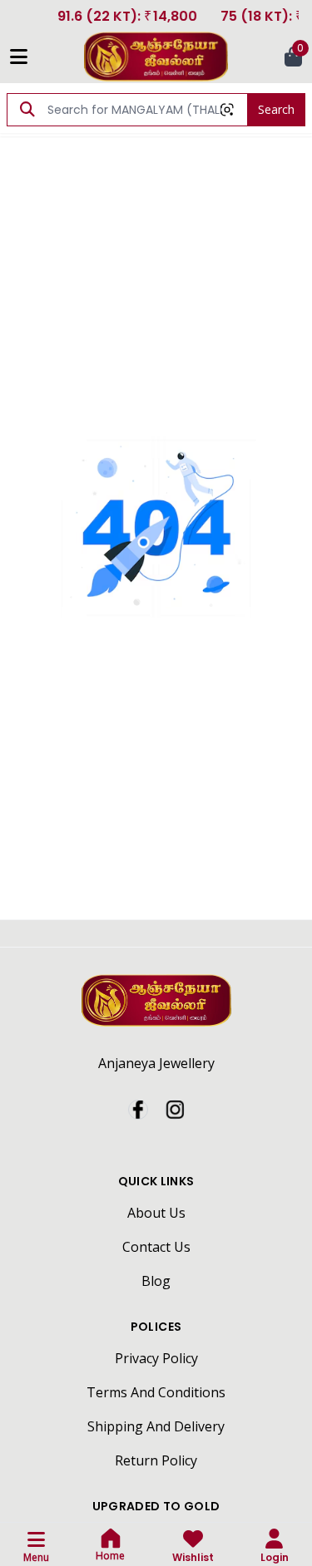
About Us (156, 1213)
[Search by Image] (227, 109)
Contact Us (156, 1247)
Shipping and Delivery (156, 1426)
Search (276, 109)
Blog (156, 1281)
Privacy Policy (156, 1358)
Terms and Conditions (156, 1392)
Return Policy (156, 1460)
